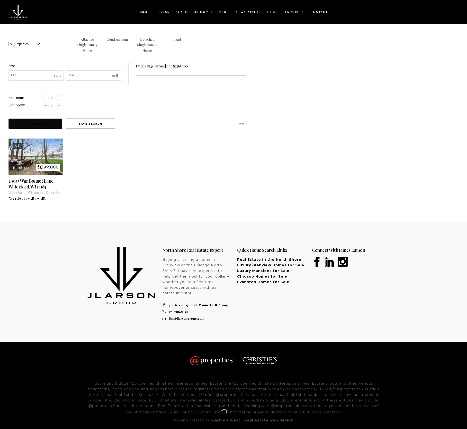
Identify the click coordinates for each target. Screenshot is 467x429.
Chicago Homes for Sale (262, 276)
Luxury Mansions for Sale (263, 271)
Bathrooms (17, 105)
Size (12, 66)
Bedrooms (16, 97)
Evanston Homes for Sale (263, 282)
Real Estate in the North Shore (269, 259)
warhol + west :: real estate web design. (253, 420)
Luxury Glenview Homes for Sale (270, 265)
